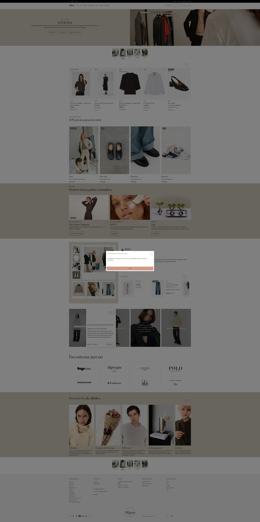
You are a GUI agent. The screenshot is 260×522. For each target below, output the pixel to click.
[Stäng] (151, 253)
